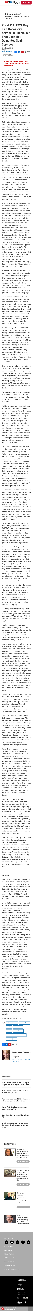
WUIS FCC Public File (9, 1258)
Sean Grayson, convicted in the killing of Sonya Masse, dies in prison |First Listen (15, 1084)
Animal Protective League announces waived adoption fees (14, 1108)
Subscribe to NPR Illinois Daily (12, 1269)
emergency (18, 1027)
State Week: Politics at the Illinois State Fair (15, 1116)
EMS (9, 1031)
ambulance (18, 1031)
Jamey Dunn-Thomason (7, 50)
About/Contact (8, 1250)
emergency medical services (16, 1035)
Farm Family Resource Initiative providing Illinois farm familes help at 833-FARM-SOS (22, 1153)
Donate (27, 3)
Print (29, 51)
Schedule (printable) (9, 1265)
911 (9, 1027)
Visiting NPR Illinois (9, 1254)
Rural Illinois (11, 1039)
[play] (3, 1309)
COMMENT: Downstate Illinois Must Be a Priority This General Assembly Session (22, 1220)
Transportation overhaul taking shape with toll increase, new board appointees (16, 1100)
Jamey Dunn (24, 1023)
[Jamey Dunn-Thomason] (6, 1055)
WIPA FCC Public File (9, 1262)
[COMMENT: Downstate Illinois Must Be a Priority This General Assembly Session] (10, 1219)
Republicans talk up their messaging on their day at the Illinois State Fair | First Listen (15, 1125)
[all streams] (30, 1309)
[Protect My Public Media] (20, 1289)
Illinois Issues (12, 1023)
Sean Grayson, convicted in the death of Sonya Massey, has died (15, 1092)
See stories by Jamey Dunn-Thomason (21, 1060)
